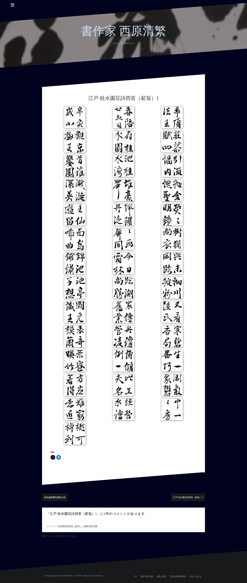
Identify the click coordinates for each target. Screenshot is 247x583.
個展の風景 (162, 576)
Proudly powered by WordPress (58, 575)
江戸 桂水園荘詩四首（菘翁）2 (188, 497)
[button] (75, 117)
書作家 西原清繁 (123, 31)
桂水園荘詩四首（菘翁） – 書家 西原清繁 (77, 526)
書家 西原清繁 (147, 576)
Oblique (86, 575)
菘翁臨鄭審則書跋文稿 (55, 497)
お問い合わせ (195, 576)
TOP (135, 576)
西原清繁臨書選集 (178, 576)
